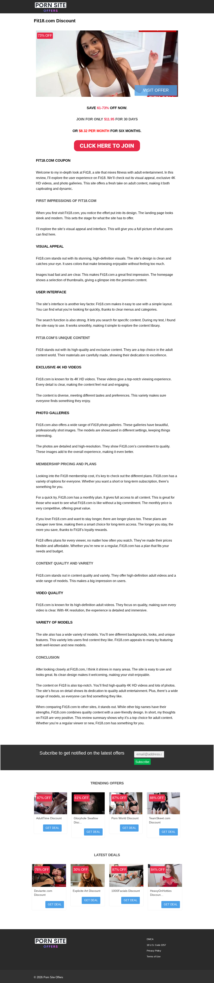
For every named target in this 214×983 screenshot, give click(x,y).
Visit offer (156, 90)
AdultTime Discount (49, 818)
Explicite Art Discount (86, 890)
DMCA (150, 939)
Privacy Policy (154, 950)
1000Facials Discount (125, 890)
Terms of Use (153, 956)
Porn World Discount (125, 818)
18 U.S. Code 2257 (156, 945)
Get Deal (52, 827)
